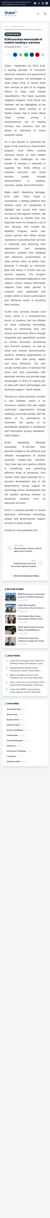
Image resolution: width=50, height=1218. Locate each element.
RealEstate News (17, 761)
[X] (39, 3)
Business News (17, 26)
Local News (14, 756)
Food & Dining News (18, 740)
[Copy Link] (43, 55)
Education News (16, 725)
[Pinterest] (37, 55)
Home (6, 26)
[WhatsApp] (26, 55)
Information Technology (19, 751)
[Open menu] (45, 14)
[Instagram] (43, 3)
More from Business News (26, 576)
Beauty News (15, 714)
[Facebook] (35, 3)
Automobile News (17, 709)
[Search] (38, 13)
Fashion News (15, 735)
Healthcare (14, 746)
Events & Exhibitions (18, 730)
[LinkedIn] (47, 3)
